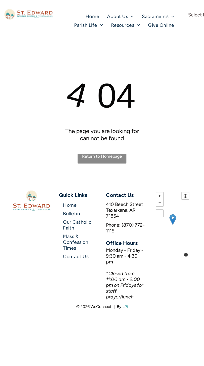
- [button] (159, 202)
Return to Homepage (102, 156)
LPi (125, 306)
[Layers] (185, 195)
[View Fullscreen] (159, 213)
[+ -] (172, 225)
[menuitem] (92, 16)
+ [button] (159, 195)
